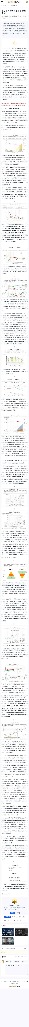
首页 (7, 5)
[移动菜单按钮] (2, 2)
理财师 (17, 930)
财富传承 (10, 930)
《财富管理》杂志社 (15, 981)
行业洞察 (4, 938)
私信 (18, 912)
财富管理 (13, 5)
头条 (10, 5)
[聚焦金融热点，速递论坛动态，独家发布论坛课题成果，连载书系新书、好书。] (14, 901)
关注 (12, 912)
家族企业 (4, 930)
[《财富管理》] (14, 2)
